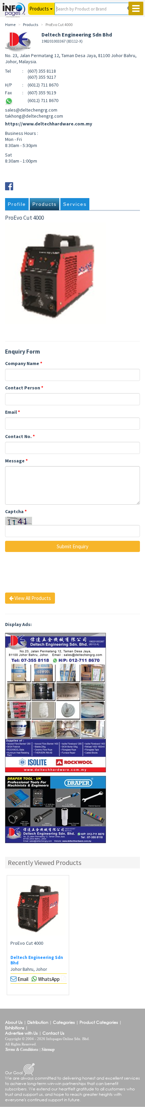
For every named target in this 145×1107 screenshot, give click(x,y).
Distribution (37, 1022)
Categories (64, 1022)
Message (16, 461)
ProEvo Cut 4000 (26, 943)
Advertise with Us (21, 1033)
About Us (14, 1022)
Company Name (23, 363)
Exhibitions (14, 1028)
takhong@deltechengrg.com (34, 116)
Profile (17, 204)
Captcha (16, 511)
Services (75, 204)
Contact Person (24, 388)
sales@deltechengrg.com (31, 110)
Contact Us (53, 1033)
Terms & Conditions (21, 1049)
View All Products (32, 598)
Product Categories (99, 1022)
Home (10, 24)
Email (12, 412)
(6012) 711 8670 (43, 100)
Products (44, 204)
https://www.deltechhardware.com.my (48, 124)
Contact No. (20, 436)
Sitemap (48, 1049)
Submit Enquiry (72, 546)
